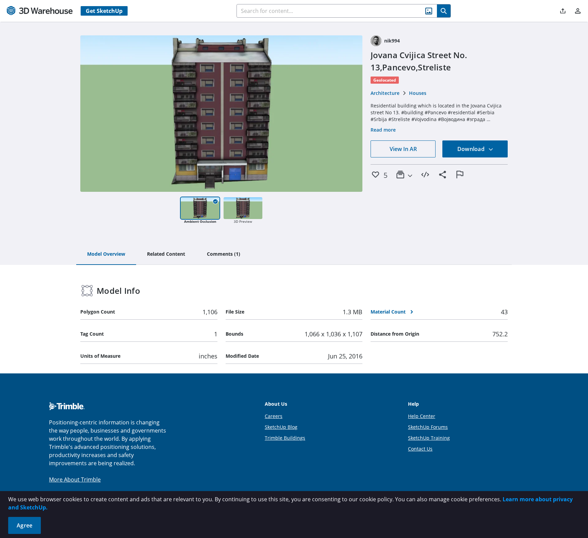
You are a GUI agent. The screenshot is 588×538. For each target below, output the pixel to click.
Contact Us (420, 448)
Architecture (385, 93)
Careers (273, 416)
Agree (24, 525)
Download (471, 149)
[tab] (106, 254)
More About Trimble (75, 479)
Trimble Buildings (285, 438)
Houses (417, 93)
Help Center (421, 416)
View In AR (403, 149)
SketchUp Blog (281, 427)
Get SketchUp (104, 11)
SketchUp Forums (428, 427)
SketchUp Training (429, 438)
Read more (383, 130)
